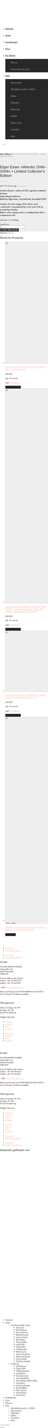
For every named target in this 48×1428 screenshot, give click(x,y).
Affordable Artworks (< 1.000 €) (23, 89)
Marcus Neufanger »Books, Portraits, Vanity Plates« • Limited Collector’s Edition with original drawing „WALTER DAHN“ (25, 609)
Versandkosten (22, 186)
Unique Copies (16, 122)
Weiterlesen (10, 934)
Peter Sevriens (21, 1390)
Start (1, 154)
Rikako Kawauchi (22, 1334)
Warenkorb (15, 129)
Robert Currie (21, 1351)
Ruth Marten (20, 1339)
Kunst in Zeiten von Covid (20, 69)
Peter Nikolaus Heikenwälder (26, 1380)
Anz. (7, 224)
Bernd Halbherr (21, 1387)
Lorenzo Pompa (22, 1337)
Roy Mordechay (22, 1332)
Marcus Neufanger (23, 1354)
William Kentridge (22, 1371)
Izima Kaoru (20, 1383)
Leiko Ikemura (21, 1366)
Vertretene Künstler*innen (20, 1325)
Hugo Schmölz (21, 1359)
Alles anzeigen (16, 82)
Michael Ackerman (23, 1385)
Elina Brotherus (21, 1330)
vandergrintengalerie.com (14, 987)
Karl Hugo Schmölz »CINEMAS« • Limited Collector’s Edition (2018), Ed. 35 (25, 696)
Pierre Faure (20, 1395)
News (7, 48)
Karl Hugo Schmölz (23, 1361)
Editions (13, 96)
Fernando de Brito (22, 1378)
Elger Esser (20, 1327)
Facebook (8, 1029)
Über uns (14, 62)
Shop (7, 75)
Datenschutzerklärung (13, 950)
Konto (13, 136)
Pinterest (8, 1024)
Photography (15, 109)
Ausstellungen (11, 42)
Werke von (15, 1363)
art (1, 987)
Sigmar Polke (21, 1368)
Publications (15, 102)
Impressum (9, 948)
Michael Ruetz (21, 1392)
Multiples (14, 116)
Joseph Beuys (21, 1373)
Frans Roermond (22, 1375)
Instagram (9, 1022)
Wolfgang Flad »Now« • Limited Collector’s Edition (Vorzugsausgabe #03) (25, 928)
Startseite (9, 28)
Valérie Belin (20, 1346)
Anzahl (2, 224)
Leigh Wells (20, 1344)
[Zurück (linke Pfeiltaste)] (1, 1427)
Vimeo (7, 1027)
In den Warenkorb (9, 230)
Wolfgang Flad (21, 1349)
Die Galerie (10, 55)
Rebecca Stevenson (23, 1356)
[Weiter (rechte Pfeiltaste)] (4, 1427)
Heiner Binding (21, 1342)
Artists (8, 35)
